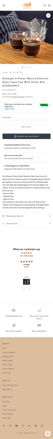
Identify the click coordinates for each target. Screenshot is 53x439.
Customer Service (8, 352)
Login (4, 405)
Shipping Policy (8, 356)
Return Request (8, 414)
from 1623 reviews (26, 256)
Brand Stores (7, 389)
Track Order (6, 373)
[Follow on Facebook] (3, 425)
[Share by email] (21, 73)
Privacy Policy (7, 364)
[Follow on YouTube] (16, 425)
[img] (26, 252)
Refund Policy (7, 360)
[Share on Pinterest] (17, 73)
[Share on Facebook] (11, 73)
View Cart (6, 401)
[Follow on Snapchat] (36, 425)
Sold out (26, 127)
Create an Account (9, 410)
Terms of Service (8, 369)
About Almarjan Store (10, 385)
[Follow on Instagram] (10, 425)
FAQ (4, 348)
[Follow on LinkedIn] (29, 425)
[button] (24, 288)
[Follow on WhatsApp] (42, 425)
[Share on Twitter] (14, 73)
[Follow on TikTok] (23, 425)
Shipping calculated (18, 97)
